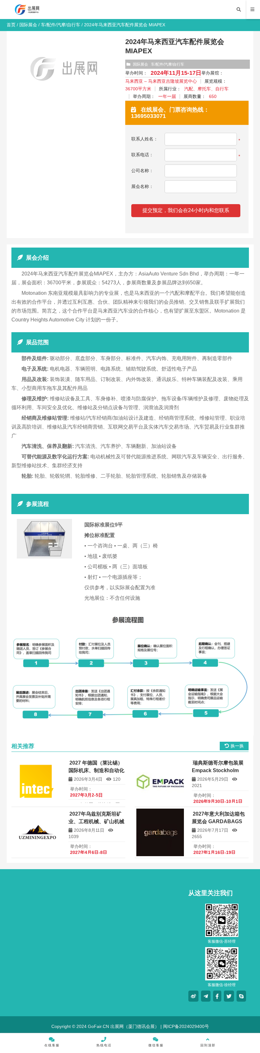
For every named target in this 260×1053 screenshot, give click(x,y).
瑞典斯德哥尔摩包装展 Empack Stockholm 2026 (218, 770)
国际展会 (28, 24)
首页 (11, 24)
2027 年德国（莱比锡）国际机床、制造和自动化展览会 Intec (96, 770)
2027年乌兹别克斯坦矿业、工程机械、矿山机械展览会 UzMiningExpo (96, 821)
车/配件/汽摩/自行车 (60, 24)
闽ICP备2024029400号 (185, 1026)
